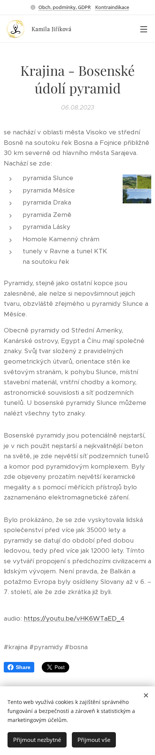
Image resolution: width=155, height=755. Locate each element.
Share (23, 667)
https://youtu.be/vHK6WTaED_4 (74, 618)
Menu (143, 28)
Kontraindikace (112, 7)
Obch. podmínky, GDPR (64, 7)
